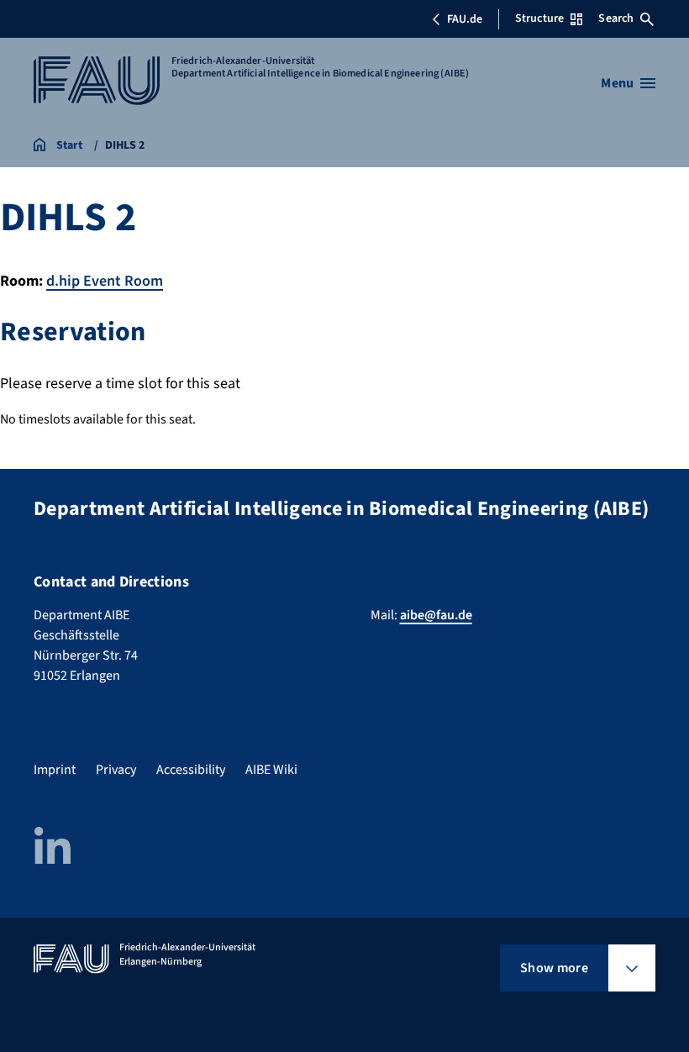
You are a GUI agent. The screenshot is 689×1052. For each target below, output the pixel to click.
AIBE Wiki (271, 769)
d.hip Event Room (104, 281)
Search (616, 18)
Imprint (55, 769)
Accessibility (190, 769)
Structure (539, 18)
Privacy (116, 769)
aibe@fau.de (436, 615)
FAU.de (464, 19)
